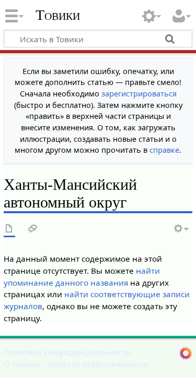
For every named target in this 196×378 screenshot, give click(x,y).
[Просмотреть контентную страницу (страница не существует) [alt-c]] (9, 229)
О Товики (22, 364)
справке (164, 150)
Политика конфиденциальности (67, 352)
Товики (58, 15)
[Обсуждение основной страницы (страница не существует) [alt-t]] (33, 229)
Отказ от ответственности (98, 364)
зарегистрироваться (139, 94)
